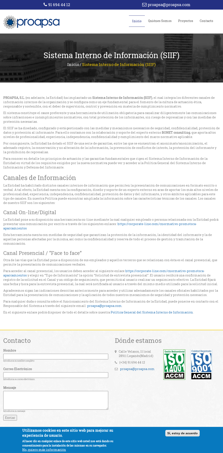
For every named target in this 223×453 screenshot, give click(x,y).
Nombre (9, 350)
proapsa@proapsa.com (169, 4)
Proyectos (185, 21)
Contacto (206, 21)
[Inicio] (31, 22)
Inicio (137, 21)
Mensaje (9, 388)
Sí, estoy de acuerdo (182, 433)
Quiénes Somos (160, 21)
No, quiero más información (44, 450)
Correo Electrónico (17, 369)
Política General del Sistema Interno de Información (152, 312)
